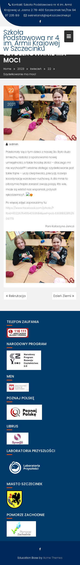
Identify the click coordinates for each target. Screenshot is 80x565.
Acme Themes (52, 558)
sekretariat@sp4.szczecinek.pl (49, 15)
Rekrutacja (17, 296)
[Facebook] (40, 21)
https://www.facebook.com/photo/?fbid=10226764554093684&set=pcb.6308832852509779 (40, 213)
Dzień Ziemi (62, 296)
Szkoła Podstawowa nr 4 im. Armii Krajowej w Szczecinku (31, 40)
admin (13, 144)
